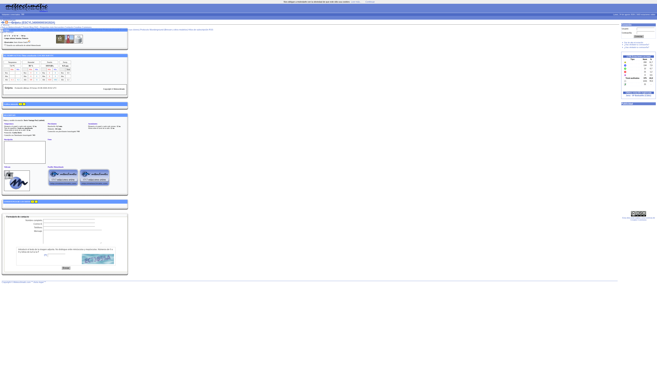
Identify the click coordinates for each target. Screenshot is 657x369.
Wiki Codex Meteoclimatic (12, 30)
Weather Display (83, 30)
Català (3, 32)
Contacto (69, 27)
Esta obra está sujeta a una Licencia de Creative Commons (638, 219)
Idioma (6, 25)
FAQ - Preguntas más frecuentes (49, 27)
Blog (31, 27)
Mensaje (38, 231)
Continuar (370, 2)
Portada (6, 18)
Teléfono (38, 227)
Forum (26, 27)
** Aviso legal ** (38, 282)
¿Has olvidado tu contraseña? (636, 45)
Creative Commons (83, 27)
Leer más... (356, 2)
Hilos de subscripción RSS (200, 30)
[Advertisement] (591, 8)
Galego (10, 32)
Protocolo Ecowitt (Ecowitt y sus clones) (121, 30)
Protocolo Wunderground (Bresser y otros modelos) (164, 30)
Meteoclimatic (9, 20)
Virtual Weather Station (64, 30)
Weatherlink (96, 30)
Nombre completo (33, 220)
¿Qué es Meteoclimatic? (11, 27)
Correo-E (38, 224)
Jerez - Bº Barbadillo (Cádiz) (638, 95)
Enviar (66, 268)
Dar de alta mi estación (633, 43)
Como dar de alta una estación (38, 30)
